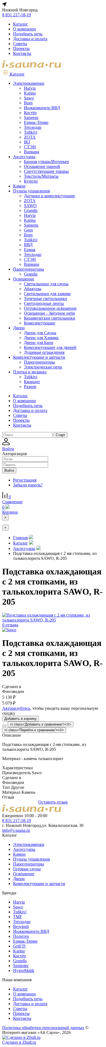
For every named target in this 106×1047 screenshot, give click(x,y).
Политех (21, 936)
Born (28, 103)
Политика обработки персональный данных (43, 1027)
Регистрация (24, 480)
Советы (20, 43)
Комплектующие (39, 323)
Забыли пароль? (28, 485)
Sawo (29, 98)
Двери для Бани (38, 342)
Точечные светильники (45, 298)
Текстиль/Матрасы (41, 176)
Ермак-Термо (36, 122)
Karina (30, 93)
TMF (17, 916)
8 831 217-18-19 (16, 14)
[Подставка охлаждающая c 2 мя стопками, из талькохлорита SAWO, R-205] (53, 620)
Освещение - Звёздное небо (49, 313)
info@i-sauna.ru (16, 830)
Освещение (23, 279)
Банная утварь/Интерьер (46, 161)
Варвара (31, 151)
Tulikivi (30, 132)
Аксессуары (24, 156)
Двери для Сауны (40, 332)
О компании (24, 29)
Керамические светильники (49, 318)
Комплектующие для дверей (50, 347)
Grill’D (19, 946)
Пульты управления (31, 191)
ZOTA (30, 137)
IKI (27, 142)
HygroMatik (23, 970)
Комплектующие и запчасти (39, 357)
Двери (19, 328)
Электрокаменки (28, 83)
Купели (31, 181)
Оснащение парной (42, 166)
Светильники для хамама (47, 293)
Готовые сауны (27, 869)
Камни (19, 186)
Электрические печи (43, 367)
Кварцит (32, 381)
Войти (9, 470)
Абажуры (32, 288)
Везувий (21, 926)
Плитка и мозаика (29, 372)
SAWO (30, 205)
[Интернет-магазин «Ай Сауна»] (31, 66)
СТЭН (30, 147)
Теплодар (32, 127)
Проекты (21, 48)
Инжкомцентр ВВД (42, 107)
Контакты (22, 53)
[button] (13, 74)
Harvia (30, 88)
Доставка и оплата (30, 38)
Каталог (20, 24)
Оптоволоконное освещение (50, 308)
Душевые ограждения (44, 352)
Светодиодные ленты (44, 303)
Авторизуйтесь (16, 708)
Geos (28, 230)
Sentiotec (21, 965)
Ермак (30, 249)
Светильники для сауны (46, 284)
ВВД (28, 244)
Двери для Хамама (41, 337)
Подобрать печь (27, 34)
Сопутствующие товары (46, 171)
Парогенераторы (28, 269)
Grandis (31, 210)
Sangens (31, 117)
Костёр (30, 112)
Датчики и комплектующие (49, 195)
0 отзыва (10, 625)
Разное (30, 386)
